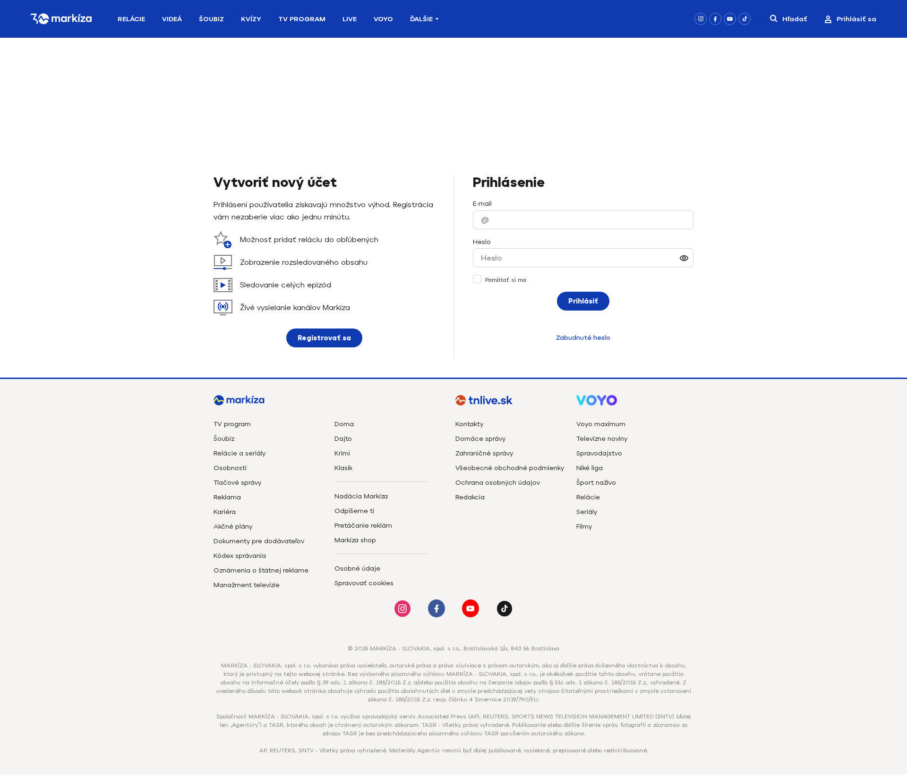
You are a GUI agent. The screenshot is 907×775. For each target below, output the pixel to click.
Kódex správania (240, 556)
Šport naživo (596, 483)
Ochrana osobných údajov (497, 483)
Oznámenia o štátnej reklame (261, 570)
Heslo (482, 242)
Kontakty (469, 424)
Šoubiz (211, 19)
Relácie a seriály (239, 453)
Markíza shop (355, 540)
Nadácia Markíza (361, 496)
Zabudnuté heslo (583, 338)
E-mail (482, 204)
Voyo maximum (600, 424)
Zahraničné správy (484, 453)
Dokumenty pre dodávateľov (259, 541)
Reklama (227, 497)
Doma (344, 424)
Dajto (343, 439)
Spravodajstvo (599, 453)
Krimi (342, 453)
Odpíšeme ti (354, 511)
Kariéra (225, 512)
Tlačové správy (237, 483)
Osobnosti (230, 468)
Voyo (383, 19)
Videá (172, 19)
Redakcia (470, 497)
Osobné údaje (357, 568)
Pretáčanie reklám (363, 526)
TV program (232, 424)
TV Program (301, 19)
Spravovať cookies (364, 583)
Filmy (584, 526)
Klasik (343, 468)
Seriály (586, 512)
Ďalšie (421, 19)
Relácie (131, 19)
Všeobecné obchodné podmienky (509, 468)
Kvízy (251, 19)
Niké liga (589, 468)
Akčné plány (233, 526)
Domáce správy (480, 439)
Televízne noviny (601, 439)
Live (349, 19)
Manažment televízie (247, 585)
